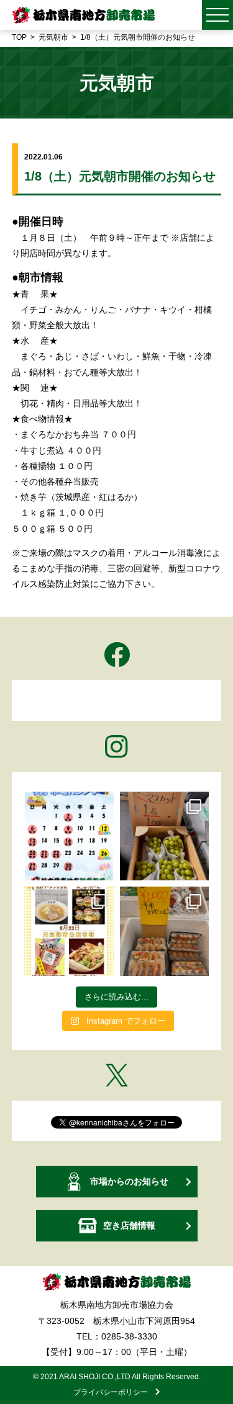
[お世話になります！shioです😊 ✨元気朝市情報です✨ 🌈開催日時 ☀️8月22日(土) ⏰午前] (69, 931)
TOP (19, 37)
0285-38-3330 (129, 1336)
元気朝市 (53, 37)
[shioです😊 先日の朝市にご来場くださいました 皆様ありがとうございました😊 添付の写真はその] (164, 836)
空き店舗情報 (129, 1225)
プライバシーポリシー (114, 1392)
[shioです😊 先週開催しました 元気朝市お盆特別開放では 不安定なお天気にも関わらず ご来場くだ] (164, 931)
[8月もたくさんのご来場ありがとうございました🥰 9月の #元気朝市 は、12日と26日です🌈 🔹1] (69, 836)
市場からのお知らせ (129, 1181)
